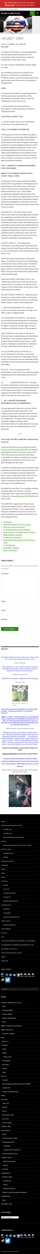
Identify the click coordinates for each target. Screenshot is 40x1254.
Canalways (7, 913)
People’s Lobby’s (26, 452)
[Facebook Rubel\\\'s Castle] (14, 975)
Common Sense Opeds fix (11, 917)
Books (4, 1134)
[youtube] (26, 975)
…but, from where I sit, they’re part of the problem (18, 941)
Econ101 (4, 933)
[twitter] (34, 975)
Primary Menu (37, 13)
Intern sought (7, 1123)
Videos (3, 957)
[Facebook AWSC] (7, 975)
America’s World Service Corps (11, 825)
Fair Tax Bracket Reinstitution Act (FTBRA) (17, 845)
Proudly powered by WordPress (10, 1251)
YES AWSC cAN (7, 829)
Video (3, 873)
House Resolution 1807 (19, 496)
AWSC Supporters (7, 1030)
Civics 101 (5, 1103)
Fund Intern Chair (9, 893)
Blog (3, 937)
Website (4, 619)
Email (3, 610)
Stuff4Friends (6, 929)
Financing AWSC (7, 1010)
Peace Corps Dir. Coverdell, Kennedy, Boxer (19, 532)
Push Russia (7, 522)
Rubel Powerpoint (9, 925)
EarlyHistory (7, 1181)
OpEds (3, 869)
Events (4, 1111)
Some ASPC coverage (11, 548)
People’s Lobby (6, 849)
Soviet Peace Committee (12, 537)
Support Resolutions (9, 1018)
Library (5, 857)
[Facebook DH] (18, 975)
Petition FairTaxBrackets (10, 1092)
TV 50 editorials (9, 545)
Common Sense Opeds (9, 1138)
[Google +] (30, 975)
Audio (3, 877)
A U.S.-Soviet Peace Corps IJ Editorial (16, 530)
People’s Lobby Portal (10, 13)
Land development (8, 1142)
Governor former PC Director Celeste (17, 524)
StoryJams (4, 961)
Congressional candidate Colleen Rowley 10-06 (17, 945)
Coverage (4, 865)
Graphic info (6, 1088)
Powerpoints (6, 1061)
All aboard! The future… (9, 949)
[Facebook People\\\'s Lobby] (11, 975)
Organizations (8, 853)
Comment (5, 573)
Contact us (7, 897)
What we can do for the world (14, 527)
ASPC (4, 1006)
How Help (4, 881)
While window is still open (12, 535)
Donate (5, 885)
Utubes (4, 1068)
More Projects (6, 905)
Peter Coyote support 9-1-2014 (11, 953)
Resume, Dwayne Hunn (10, 901)
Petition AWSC (7, 1014)
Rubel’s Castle (5, 921)
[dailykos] (3, 980)
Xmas (4, 1200)
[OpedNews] (3, 975)
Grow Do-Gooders (8, 1033)
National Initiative (7, 861)
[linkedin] (22, 975)
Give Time (6, 889)
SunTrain (6, 909)
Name (4, 601)
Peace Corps (7, 1057)
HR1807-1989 (5, 1126)
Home (3, 821)
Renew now (9, 5)
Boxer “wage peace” (10, 550)
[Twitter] (7, 979)
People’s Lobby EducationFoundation (14, 1192)
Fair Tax (3, 841)
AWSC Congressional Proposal (13, 837)
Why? (4, 1022)
